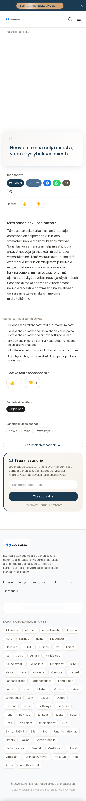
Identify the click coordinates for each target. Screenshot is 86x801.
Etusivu (8, 582)
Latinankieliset (15, 681)
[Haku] (70, 19)
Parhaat (11, 706)
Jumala (34, 655)
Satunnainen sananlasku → (43, 445)
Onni (31, 698)
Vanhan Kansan (15, 748)
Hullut (27, 647)
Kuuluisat (57, 672)
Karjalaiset (16, 409)
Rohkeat (42, 714)
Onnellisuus (13, 698)
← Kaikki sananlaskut (16, 32)
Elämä (39, 638)
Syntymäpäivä (15, 731)
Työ (44, 731)
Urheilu (10, 740)
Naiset (75, 689)
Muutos (59, 689)
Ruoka (59, 714)
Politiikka (63, 706)
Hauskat (11, 647)
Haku (55, 582)
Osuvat (45, 698)
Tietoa (67, 582)
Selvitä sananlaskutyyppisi (40, 5)
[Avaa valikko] (79, 19)
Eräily (54, 789)
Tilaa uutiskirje (43, 496)
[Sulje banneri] (81, 5)
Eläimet (24, 638)
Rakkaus (24, 714)
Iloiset (70, 647)
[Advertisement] (43, 81)
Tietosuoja (10, 591)
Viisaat (73, 748)
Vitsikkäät (12, 757)
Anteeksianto (51, 630)
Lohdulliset (65, 681)
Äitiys (9, 765)
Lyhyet (26, 689)
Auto (9, 638)
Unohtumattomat (65, 731)
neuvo (13, 431)
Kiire (73, 664)
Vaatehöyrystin (66, 789)
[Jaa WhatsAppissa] (57, 183)
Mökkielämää (42, 789)
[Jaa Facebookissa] (47, 183)
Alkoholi (30, 630)
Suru (65, 723)
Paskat (27, 706)
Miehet (42, 689)
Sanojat (23, 582)
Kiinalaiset (57, 664)
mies (27, 431)
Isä (8, 655)
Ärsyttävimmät (29, 765)
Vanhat (36, 748)
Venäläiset (55, 748)
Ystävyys (60, 757)
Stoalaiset (25, 723)
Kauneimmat (14, 664)
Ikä (57, 647)
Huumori (43, 647)
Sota (9, 723)
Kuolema (38, 672)
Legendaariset (41, 681)
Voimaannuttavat (36, 757)
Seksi (73, 714)
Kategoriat (40, 582)
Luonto (10, 689)
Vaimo (26, 740)
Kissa (9, 672)
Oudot (61, 698)
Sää (33, 731)
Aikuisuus (12, 630)
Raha (9, 714)
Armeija (72, 630)
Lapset (74, 672)
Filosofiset (57, 638)
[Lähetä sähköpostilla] (66, 183)
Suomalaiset (47, 723)
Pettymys (45, 706)
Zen (75, 757)
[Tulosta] (11, 191)
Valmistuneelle (46, 740)
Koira (23, 672)
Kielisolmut (36, 664)
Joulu (19, 655)
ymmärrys (43, 431)
